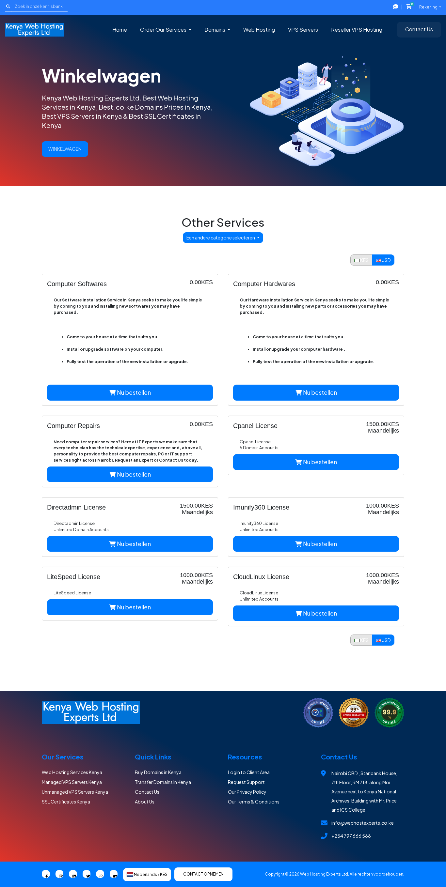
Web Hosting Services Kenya (72, 772)
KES (364, 260)
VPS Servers (303, 29)
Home (119, 29)
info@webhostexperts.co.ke (362, 823)
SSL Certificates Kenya (66, 801)
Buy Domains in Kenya (158, 772)
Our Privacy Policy (247, 792)
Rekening (428, 7)
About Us (144, 801)
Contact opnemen (203, 874)
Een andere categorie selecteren (221, 237)
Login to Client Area (249, 772)
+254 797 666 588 (351, 836)
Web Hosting (259, 29)
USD (386, 260)
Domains (215, 29)
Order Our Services (163, 29)
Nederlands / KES (150, 874)
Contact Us (419, 29)
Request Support (246, 782)
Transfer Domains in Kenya (163, 782)
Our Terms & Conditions (253, 801)
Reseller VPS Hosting (356, 29)
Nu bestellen (133, 392)
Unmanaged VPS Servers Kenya (75, 792)
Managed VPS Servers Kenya (72, 782)
